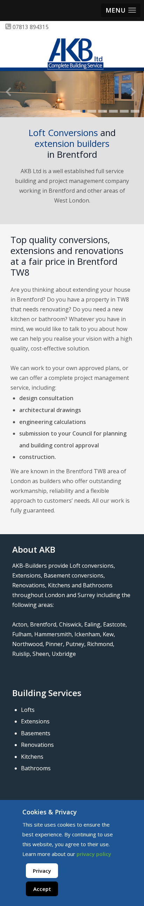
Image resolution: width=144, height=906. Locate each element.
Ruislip (21, 654)
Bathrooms (36, 768)
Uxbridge (64, 654)
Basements (35, 733)
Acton (19, 624)
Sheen (41, 654)
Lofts (28, 710)
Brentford (43, 624)
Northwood (27, 644)
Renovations (37, 745)
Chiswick (70, 624)
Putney (75, 644)
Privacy (42, 870)
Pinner (54, 644)
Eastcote (114, 624)
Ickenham (87, 634)
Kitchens (32, 756)
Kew (108, 634)
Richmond (100, 644)
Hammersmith (53, 634)
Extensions (35, 721)
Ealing (92, 624)
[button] (121, 10)
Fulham (21, 634)
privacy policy (94, 853)
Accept (42, 888)
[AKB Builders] (75, 54)
